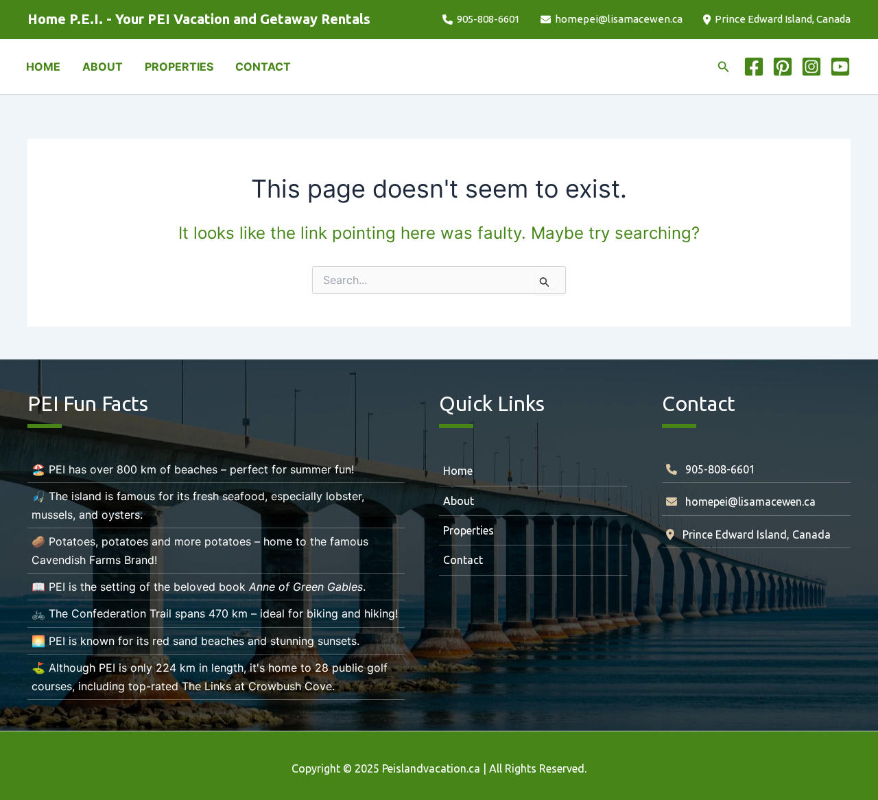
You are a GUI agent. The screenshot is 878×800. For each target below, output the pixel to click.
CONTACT (263, 66)
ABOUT (102, 66)
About (458, 501)
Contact (463, 560)
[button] (723, 66)
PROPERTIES (179, 66)
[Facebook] (754, 66)
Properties (468, 530)
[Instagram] (811, 66)
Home (458, 470)
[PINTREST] (782, 66)
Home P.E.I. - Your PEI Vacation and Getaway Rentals (198, 19)
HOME (43, 66)
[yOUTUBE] (840, 66)
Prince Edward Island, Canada (783, 19)
